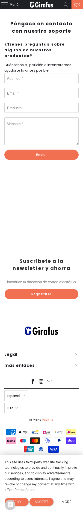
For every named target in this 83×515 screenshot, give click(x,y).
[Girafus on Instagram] (41, 382)
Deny (16, 502)
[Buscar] (66, 4)
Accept (41, 502)
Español (13, 395)
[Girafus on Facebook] (33, 382)
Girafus (47, 420)
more (66, 502)
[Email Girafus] (49, 382)
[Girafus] (41, 4)
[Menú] (2, 4)
